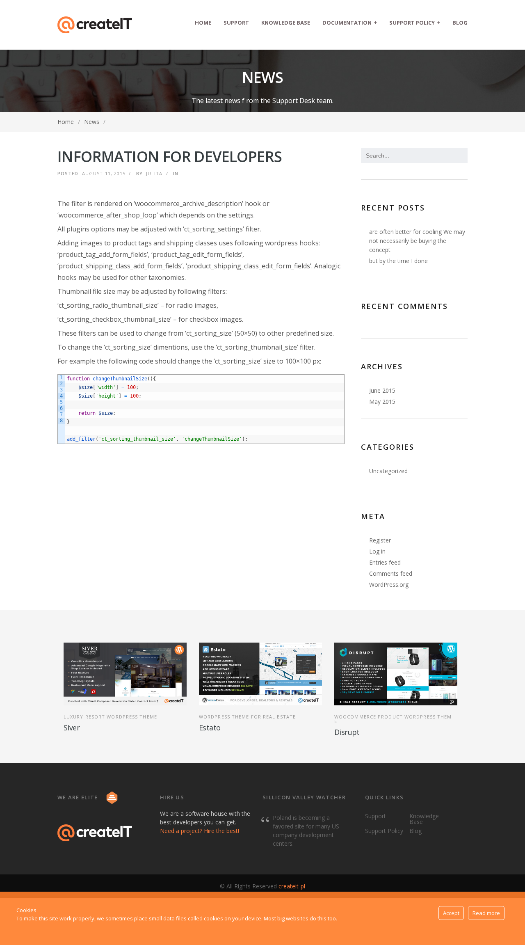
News (91, 122)
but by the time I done (398, 261)
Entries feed (385, 562)
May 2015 (382, 401)
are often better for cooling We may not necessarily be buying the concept (417, 241)
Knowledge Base (285, 22)
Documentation (349, 22)
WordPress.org (389, 584)
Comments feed (390, 573)
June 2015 (382, 390)
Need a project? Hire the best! (199, 831)
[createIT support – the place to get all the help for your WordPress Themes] (94, 24)
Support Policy (414, 22)
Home (203, 22)
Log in (377, 551)
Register (380, 540)
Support (236, 22)
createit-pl (291, 886)
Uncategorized (388, 471)
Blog (460, 22)
